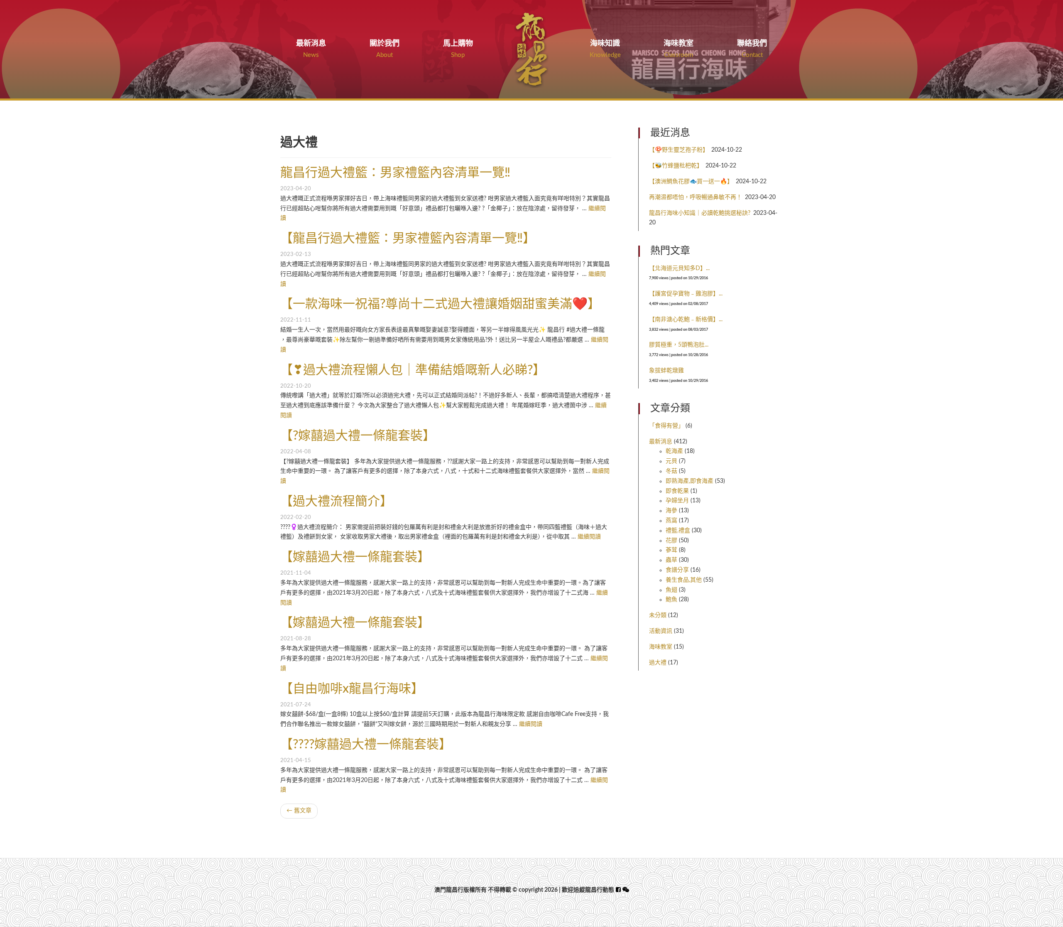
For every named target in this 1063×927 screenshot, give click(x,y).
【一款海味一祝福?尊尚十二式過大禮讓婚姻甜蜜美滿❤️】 (440, 304)
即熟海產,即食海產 (689, 481)
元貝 (671, 461)
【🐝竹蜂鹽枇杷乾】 (676, 166)
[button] (625, 890)
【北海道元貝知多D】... (679, 268)
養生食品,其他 (684, 580)
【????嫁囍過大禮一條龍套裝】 (365, 744)
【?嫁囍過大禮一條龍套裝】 (357, 436)
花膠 (671, 540)
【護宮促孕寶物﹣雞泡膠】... (686, 294)
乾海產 (674, 451)
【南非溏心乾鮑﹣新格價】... (686, 319)
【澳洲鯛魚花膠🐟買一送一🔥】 (691, 181)
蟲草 (671, 560)
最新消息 (660, 442)
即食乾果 (677, 491)
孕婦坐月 (677, 501)
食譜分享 (677, 570)
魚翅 (671, 590)
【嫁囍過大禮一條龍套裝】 (355, 557)
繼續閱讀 (589, 537)
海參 (671, 511)
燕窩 (671, 521)
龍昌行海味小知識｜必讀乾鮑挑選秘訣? (699, 213)
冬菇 (671, 471)
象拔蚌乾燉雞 (666, 371)
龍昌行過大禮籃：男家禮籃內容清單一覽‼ (395, 173)
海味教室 (660, 647)
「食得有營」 (666, 426)
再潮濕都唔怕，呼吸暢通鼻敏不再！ (695, 197)
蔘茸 (671, 550)
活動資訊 (660, 631)
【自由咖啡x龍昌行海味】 (352, 689)
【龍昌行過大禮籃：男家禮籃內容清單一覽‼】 (407, 238)
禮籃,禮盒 (678, 531)
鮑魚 (671, 599)
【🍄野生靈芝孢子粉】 (678, 150)
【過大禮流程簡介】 (336, 501)
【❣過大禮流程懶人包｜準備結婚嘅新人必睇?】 (412, 370)
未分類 (657, 615)
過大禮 (657, 663)
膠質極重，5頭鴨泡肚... (678, 345)
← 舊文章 (299, 811)
